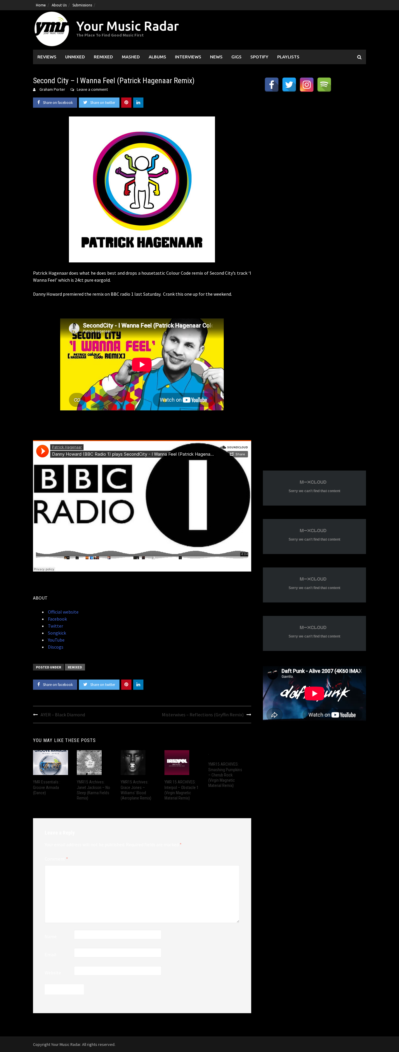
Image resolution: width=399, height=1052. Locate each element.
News (216, 56)
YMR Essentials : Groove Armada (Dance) (46, 787)
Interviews (188, 56)
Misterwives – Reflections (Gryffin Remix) (203, 714)
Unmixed (75, 56)
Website (53, 973)
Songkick (56, 633)
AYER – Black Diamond (63, 714)
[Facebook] (271, 84)
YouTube (56, 640)
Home (41, 5)
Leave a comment (92, 89)
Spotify (259, 56)
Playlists (288, 56)
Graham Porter (52, 89)
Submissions (82, 5)
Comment (56, 859)
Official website (63, 612)
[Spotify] (324, 84)
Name (51, 936)
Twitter (55, 626)
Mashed (131, 56)
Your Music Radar (127, 26)
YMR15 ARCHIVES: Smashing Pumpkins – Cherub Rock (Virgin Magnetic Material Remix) (225, 775)
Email (50, 954)
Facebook (57, 619)
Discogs (55, 647)
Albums (157, 56)
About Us (59, 5)
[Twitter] (289, 84)
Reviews (46, 56)
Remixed (103, 56)
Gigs (236, 56)
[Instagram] (306, 84)
